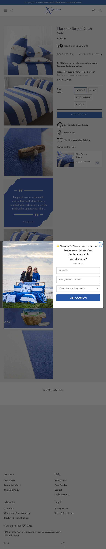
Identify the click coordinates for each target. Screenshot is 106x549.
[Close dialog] (100, 244)
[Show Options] (97, 288)
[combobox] (77, 288)
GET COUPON (78, 298)
